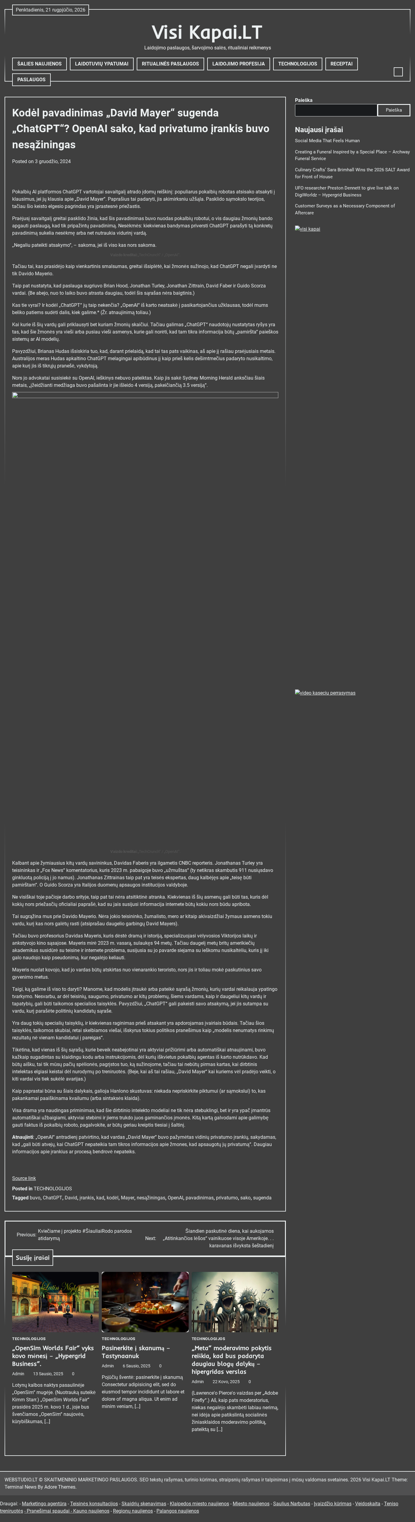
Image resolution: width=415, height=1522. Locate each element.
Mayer (127, 1198)
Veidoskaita (367, 1504)
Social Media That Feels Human (327, 140)
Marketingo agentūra (44, 1504)
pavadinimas (200, 1198)
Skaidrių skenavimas (144, 1504)
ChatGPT (52, 1198)
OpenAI (175, 1198)
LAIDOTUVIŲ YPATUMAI (102, 64)
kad (100, 1198)
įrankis (87, 1198)
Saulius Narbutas (291, 1504)
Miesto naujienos (251, 1504)
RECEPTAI (342, 64)
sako (245, 1198)
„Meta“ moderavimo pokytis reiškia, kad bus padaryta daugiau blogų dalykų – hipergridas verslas (232, 1359)
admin (18, 1373)
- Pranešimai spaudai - (48, 1511)
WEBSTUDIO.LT (21, 1480)
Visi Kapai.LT (207, 31)
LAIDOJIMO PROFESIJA (238, 64)
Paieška (304, 100)
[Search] (398, 71)
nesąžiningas (151, 1198)
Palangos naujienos (177, 1511)
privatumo (227, 1198)
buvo (35, 1198)
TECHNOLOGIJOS (297, 64)
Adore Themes (59, 1487)
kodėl (112, 1198)
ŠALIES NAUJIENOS (39, 64)
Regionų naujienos (133, 1511)
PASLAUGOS (31, 79)
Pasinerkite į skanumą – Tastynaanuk (136, 1351)
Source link (24, 1178)
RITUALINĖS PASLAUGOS (170, 64)
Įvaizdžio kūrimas (333, 1504)
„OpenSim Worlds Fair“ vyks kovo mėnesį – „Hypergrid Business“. (53, 1355)
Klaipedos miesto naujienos (199, 1504)
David (71, 1198)
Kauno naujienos (91, 1511)
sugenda (262, 1198)
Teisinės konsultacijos (94, 1504)
